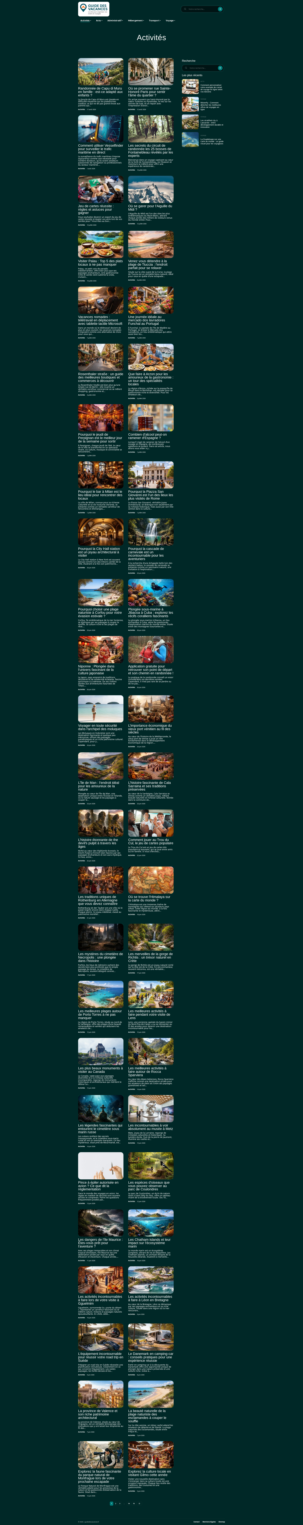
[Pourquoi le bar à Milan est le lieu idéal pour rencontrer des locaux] (100, 475)
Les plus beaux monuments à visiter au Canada (100, 1070)
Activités (81, 109)
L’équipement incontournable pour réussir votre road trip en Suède (100, 1357)
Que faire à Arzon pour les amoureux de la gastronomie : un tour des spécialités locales (150, 379)
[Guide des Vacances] (94, 9)
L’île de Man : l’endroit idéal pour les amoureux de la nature (98, 786)
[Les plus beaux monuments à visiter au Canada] (100, 1051)
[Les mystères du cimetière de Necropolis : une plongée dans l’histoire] (100, 937)
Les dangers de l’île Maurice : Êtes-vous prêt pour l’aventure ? (100, 1243)
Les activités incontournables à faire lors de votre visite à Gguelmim (100, 1300)
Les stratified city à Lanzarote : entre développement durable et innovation (212, 123)
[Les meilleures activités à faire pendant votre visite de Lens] (151, 994)
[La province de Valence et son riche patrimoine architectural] (100, 1394)
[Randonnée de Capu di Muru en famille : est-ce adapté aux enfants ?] (100, 71)
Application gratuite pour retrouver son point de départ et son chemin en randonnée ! (150, 669)
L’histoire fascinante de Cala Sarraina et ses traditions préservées (149, 786)
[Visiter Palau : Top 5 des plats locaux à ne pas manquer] (100, 244)
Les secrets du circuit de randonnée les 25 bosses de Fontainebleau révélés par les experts (150, 151)
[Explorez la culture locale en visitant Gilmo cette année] (151, 1454)
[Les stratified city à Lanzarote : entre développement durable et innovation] (190, 121)
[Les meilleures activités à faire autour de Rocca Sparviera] (151, 1051)
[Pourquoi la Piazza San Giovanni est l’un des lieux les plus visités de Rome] (151, 475)
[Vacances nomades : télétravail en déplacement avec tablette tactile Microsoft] (100, 300)
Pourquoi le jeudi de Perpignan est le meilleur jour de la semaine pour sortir (100, 438)
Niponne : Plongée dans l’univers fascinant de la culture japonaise (96, 669)
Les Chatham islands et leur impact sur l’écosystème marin (149, 1243)
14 (129, 1504)
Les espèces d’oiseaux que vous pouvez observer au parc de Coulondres (149, 1186)
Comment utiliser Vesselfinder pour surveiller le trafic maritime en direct (100, 149)
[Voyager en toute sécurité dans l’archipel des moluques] (100, 708)
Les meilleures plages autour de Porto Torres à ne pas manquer (100, 1014)
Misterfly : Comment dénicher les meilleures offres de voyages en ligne (211, 106)
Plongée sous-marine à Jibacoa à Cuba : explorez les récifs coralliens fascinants (150, 612)
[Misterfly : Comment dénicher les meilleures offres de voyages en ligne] (190, 104)
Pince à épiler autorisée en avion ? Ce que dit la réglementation (98, 1186)
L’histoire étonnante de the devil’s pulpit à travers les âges (98, 843)
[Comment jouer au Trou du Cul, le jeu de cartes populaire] (151, 823)
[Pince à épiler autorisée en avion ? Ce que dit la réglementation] (100, 1165)
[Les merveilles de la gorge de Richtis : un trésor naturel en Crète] (151, 937)
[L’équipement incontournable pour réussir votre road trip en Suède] (100, 1337)
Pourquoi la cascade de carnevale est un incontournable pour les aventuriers (146, 554)
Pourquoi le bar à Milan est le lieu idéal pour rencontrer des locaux (100, 495)
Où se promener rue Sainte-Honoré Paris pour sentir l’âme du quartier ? (149, 91)
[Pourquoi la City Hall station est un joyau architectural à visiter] (100, 532)
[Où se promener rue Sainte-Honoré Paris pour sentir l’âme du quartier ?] (151, 71)
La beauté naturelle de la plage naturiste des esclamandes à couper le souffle (147, 1416)
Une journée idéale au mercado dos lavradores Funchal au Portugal (146, 320)
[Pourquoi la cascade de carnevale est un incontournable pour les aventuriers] (151, 532)
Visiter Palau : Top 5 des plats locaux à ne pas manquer (100, 262)
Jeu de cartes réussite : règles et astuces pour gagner (96, 209)
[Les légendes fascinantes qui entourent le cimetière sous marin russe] (100, 1108)
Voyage (203, 99)
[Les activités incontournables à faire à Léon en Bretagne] (151, 1280)
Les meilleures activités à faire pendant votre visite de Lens (149, 1014)
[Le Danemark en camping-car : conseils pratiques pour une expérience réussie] (151, 1337)
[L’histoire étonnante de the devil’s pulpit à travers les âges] (100, 823)
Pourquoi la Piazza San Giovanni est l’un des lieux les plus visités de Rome (150, 495)
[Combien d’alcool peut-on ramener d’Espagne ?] (151, 417)
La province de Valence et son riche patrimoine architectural (97, 1414)
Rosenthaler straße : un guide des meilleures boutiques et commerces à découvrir (100, 377)
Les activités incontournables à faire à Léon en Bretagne (150, 1298)
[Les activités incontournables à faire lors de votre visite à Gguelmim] (100, 1280)
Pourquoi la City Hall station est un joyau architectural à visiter (99, 552)
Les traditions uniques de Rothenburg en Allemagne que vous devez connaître (98, 900)
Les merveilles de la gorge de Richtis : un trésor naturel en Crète (150, 957)
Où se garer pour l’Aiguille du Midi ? (150, 207)
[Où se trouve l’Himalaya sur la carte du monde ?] (151, 880)
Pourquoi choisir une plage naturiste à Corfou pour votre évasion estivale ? (100, 612)
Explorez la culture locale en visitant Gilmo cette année (149, 1473)
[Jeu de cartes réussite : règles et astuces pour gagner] (100, 189)
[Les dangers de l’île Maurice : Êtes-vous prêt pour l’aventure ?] (100, 1223)
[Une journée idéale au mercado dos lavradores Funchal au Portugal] (151, 300)
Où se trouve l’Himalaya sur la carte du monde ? (149, 898)
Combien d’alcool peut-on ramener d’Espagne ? (147, 436)
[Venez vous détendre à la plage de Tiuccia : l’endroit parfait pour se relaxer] (151, 244)
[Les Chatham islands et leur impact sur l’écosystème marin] (151, 1223)
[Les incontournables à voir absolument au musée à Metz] (151, 1108)
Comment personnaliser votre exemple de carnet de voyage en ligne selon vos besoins (211, 88)
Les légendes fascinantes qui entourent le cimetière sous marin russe (100, 1128)
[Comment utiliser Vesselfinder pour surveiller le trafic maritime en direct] (100, 128)
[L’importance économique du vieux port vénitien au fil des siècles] (151, 708)
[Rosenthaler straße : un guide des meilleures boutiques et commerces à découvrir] (100, 357)
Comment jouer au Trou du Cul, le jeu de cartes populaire (150, 841)
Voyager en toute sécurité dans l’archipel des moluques (100, 727)
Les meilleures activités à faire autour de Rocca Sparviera (147, 1071)
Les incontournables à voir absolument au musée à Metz (150, 1127)
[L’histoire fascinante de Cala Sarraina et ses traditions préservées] (151, 766)
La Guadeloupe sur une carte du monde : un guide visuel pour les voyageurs (212, 141)
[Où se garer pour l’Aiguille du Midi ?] (151, 189)
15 (134, 1504)
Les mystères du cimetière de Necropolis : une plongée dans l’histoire (100, 957)
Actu (202, 81)
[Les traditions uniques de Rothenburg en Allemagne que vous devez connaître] (100, 880)
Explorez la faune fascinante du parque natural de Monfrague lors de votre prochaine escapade (99, 1476)
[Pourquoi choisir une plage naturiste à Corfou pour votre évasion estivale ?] (100, 592)
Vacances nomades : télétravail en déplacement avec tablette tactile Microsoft (100, 320)
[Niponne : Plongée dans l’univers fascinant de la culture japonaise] (100, 649)
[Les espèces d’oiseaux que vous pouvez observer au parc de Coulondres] (151, 1165)
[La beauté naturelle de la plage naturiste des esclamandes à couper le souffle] (151, 1394)
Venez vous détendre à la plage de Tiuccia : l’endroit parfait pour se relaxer (147, 264)
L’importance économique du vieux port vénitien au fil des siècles (150, 729)
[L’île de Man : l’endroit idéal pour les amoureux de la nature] (100, 766)
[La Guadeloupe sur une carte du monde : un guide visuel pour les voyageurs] (190, 139)
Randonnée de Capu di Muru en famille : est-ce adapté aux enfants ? (100, 91)
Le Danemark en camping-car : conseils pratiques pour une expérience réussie (150, 1357)
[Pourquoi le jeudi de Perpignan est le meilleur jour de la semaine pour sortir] (100, 417)
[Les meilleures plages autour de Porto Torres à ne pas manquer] (100, 994)
